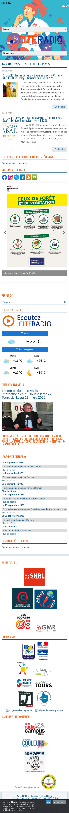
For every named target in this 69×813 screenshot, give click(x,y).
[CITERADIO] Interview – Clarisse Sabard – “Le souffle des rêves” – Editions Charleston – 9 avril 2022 (32, 119)
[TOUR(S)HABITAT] (42, 676)
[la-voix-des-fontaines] (26, 789)
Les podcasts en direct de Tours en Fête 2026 (27, 157)
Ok (48, 802)
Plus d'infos (59, 802)
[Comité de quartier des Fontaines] (48, 789)
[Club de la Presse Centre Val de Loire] (22, 609)
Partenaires (8, 637)
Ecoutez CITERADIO (12, 310)
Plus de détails (9, 470)
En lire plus (60, 107)
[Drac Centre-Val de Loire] (29, 660)
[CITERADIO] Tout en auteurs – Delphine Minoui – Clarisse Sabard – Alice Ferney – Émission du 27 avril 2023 (32, 76)
